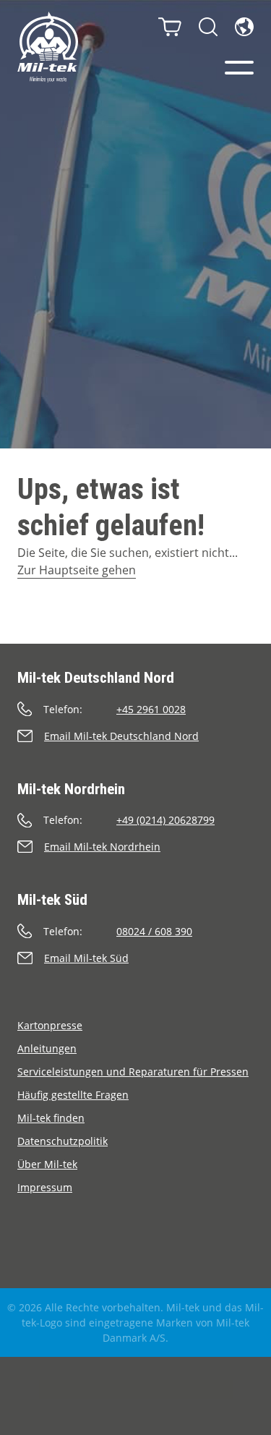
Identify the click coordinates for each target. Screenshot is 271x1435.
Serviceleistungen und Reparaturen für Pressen (133, 1071)
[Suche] (208, 26)
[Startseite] (47, 47)
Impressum (44, 1187)
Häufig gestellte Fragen (73, 1095)
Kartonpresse (49, 1025)
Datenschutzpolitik (62, 1141)
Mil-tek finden (51, 1118)
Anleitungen (47, 1048)
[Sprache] (244, 26)
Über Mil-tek (47, 1164)
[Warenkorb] (169, 26)
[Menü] (239, 67)
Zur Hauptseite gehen (76, 570)
